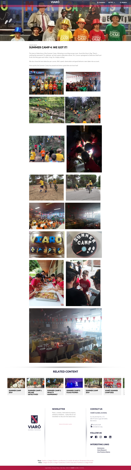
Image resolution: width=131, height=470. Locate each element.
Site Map (62, 468)
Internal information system (65, 424)
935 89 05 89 (96, 425)
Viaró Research (102, 450)
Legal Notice (48, 468)
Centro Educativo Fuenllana (74, 462)
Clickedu (102, 2)
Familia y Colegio (47, 460)
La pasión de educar (73, 460)
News (36, 6)
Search (124, 2)
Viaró (54, 2)
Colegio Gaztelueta (59, 462)
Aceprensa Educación (86, 460)
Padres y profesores (59, 460)
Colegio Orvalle (47, 462)
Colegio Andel (88, 462)
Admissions (100, 448)
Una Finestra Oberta (103, 452)
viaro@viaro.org (97, 426)
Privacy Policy (55, 468)
